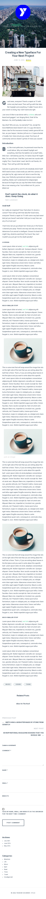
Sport (5, 867)
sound (18, 684)
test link (25, 246)
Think (6, 872)
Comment (6, 750)
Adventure (7, 859)
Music (28, 60)
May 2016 (7, 846)
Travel (6, 874)
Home (9, 40)
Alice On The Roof (23, 704)
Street (5, 869)
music (8, 684)
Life (5, 862)
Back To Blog (23, 40)
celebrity (31, 115)
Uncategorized (8, 877)
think (28, 684)
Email (5, 783)
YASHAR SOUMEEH (23, 893)
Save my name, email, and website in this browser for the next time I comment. (22, 813)
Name (5, 770)
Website (5, 796)
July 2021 (7, 841)
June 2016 (7, 843)
